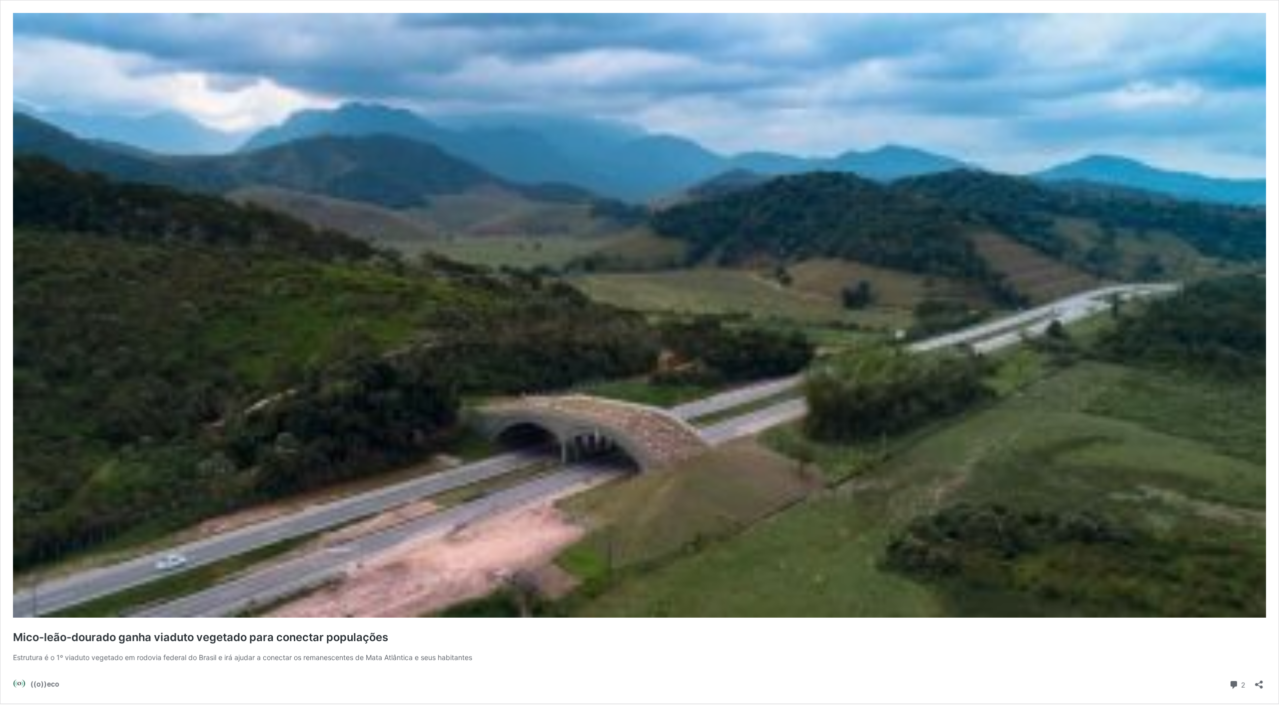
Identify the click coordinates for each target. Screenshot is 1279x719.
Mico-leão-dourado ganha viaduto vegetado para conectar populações (200, 637)
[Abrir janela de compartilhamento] (1259, 681)
